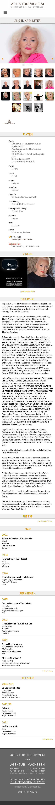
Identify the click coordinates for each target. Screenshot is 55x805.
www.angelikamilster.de (22, 239)
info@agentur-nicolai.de (18, 773)
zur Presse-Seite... (45, 521)
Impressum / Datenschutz (27, 786)
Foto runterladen (9, 123)
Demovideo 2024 (27, 291)
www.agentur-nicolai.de (36, 773)
